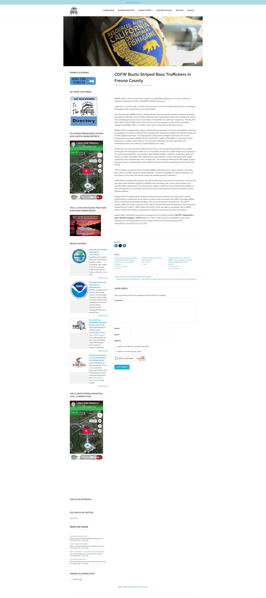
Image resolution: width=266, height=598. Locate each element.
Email (117, 334)
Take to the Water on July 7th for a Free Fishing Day (87, 551)
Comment (118, 300)
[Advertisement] (85, 479)
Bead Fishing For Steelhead (79, 544)
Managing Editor (134, 85)
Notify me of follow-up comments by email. (133, 346)
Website (117, 341)
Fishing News (108, 10)
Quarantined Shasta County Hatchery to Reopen (133, 276)
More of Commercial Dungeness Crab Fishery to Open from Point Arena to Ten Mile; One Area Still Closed (155, 279)
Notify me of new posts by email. (129, 351)
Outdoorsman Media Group (138, 587)
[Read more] (103, 278)
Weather (179, 10)
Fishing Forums (144, 10)
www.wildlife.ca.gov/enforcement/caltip (130, 223)
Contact (190, 10)
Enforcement (147, 85)
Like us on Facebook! (80, 499)
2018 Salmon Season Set (78, 559)
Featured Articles (164, 10)
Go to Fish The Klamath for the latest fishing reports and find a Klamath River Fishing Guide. (98, 325)
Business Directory (126, 10)
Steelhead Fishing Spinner (78, 536)
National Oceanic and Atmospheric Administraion (97, 284)
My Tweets (74, 518)
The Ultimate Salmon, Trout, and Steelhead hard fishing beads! (97, 357)
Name (117, 328)
